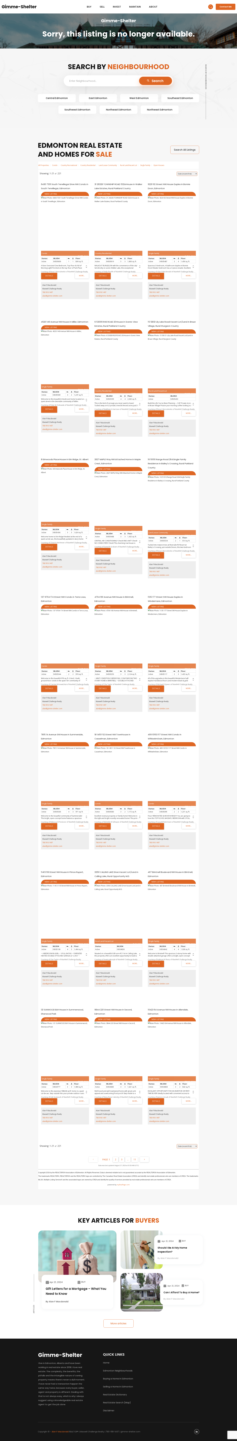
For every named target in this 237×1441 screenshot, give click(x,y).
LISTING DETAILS (49, 276)
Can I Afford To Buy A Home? (181, 1292)
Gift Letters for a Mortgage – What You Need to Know (76, 1291)
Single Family (145, 165)
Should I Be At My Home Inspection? (172, 1249)
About (153, 6)
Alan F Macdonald (60, 1431)
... (128, 1159)
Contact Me (226, 6)
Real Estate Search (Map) (117, 1402)
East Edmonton (98, 98)
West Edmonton (139, 98)
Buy (89, 6)
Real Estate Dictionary (115, 1394)
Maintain (135, 6)
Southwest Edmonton (77, 109)
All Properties (43, 165)
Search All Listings (185, 149)
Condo (54, 165)
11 (134, 1159)
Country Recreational (69, 165)
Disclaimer (108, 1410)
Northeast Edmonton (118, 109)
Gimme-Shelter (19, 7)
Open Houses (158, 165)
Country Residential (87, 165)
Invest (117, 6)
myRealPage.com (123, 1185)
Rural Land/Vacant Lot (128, 165)
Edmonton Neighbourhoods (117, 1370)
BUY (83, 1282)
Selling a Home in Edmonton (118, 1386)
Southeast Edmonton (180, 98)
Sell (102, 6)
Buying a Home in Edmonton (118, 1378)
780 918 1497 (47, 292)
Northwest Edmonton (159, 109)
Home (106, 1362)
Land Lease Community (108, 165)
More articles (118, 1323)
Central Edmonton (57, 98)
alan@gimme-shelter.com (52, 296)
